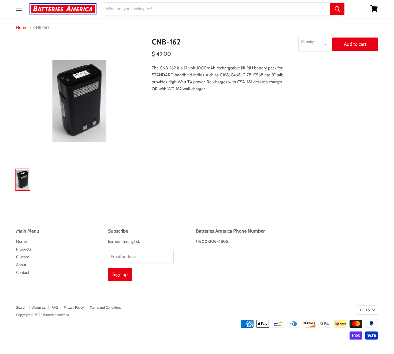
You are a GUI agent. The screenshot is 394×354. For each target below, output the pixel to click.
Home (21, 27)
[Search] (337, 9)
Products (23, 249)
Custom (22, 257)
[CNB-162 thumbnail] (23, 179)
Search (21, 307)
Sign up (120, 274)
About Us (39, 307)
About (21, 264)
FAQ (54, 307)
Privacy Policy (74, 307)
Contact (22, 272)
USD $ (365, 310)
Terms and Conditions (105, 307)
